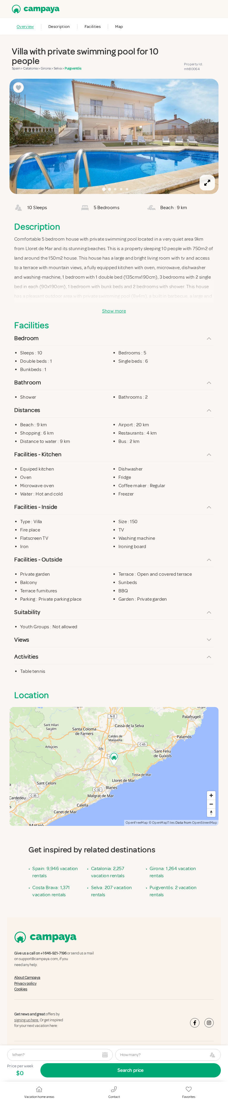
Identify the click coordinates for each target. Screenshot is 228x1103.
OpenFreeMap (137, 822)
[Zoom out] (211, 804)
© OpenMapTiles (162, 822)
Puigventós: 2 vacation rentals (173, 891)
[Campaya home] (34, 9)
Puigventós (73, 68)
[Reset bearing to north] (211, 812)
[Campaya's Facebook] (195, 1022)
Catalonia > (32, 68)
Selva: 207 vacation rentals (111, 891)
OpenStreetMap (204, 822)
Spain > (17, 68)
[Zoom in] (211, 795)
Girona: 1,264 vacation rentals (173, 872)
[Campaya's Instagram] (209, 1022)
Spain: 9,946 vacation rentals (55, 872)
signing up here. (26, 1020)
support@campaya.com (38, 959)
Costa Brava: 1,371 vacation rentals (51, 891)
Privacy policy (25, 983)
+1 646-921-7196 (53, 953)
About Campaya (27, 977)
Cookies (20, 989)
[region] (114, 136)
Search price (131, 1070)
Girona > (47, 68)
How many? (130, 1054)
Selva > (59, 68)
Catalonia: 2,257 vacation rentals (107, 872)
